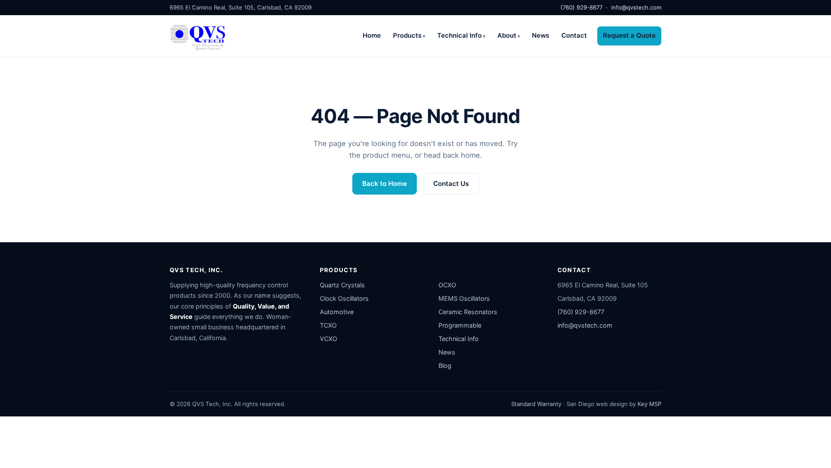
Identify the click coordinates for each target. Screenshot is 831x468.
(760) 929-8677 (581, 7)
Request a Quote (629, 35)
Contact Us (451, 183)
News (540, 35)
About (506, 35)
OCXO (447, 285)
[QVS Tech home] (198, 36)
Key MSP (649, 403)
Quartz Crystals (342, 285)
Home (372, 35)
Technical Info (459, 35)
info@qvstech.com (636, 7)
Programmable (459, 325)
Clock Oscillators (344, 298)
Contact (574, 35)
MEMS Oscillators (464, 298)
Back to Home (384, 183)
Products (407, 35)
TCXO (328, 325)
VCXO (328, 338)
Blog (444, 365)
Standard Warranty (536, 403)
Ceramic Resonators (467, 311)
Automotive (337, 311)
